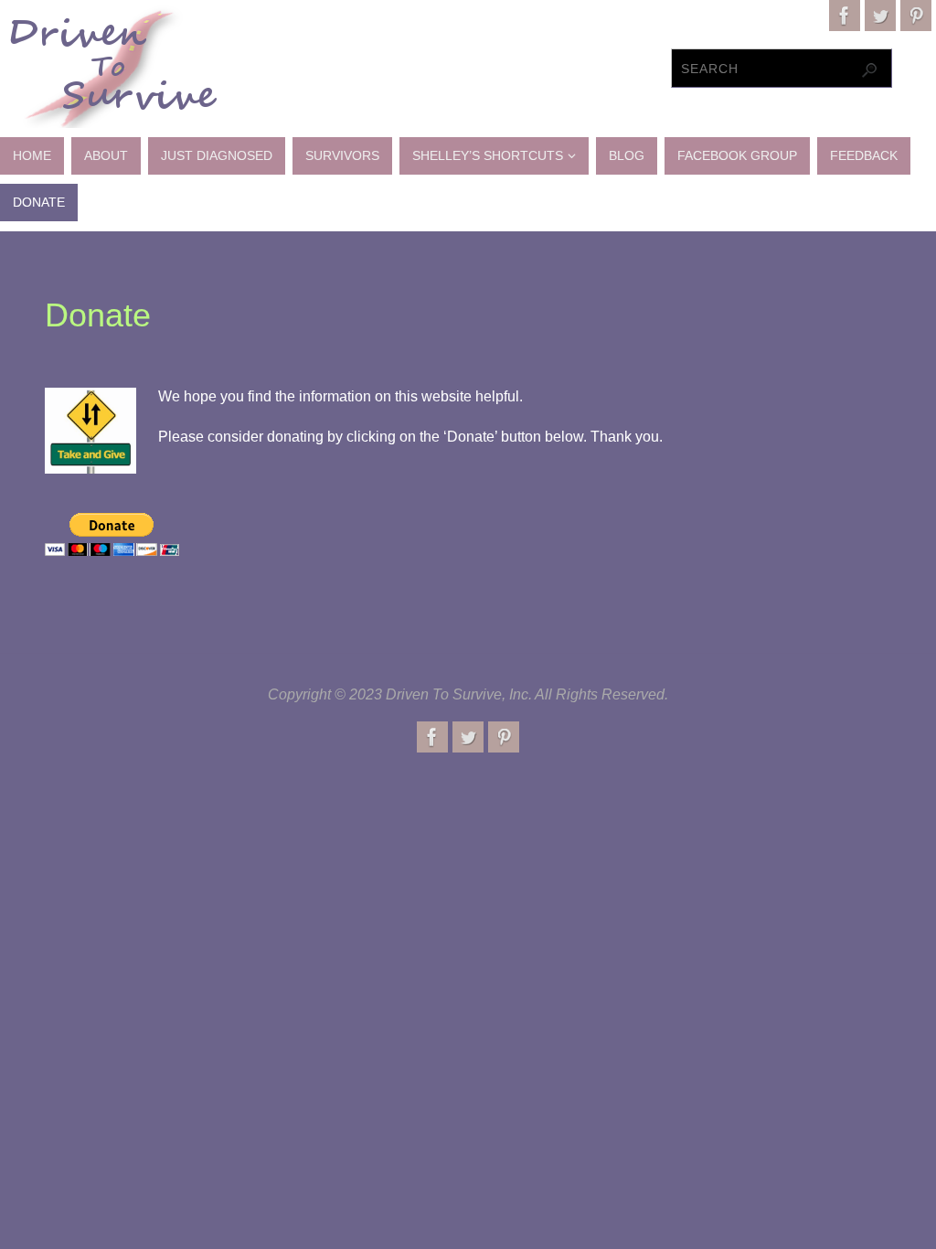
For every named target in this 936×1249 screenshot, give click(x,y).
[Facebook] (844, 15)
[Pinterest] (915, 15)
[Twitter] (880, 15)
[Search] (869, 70)
